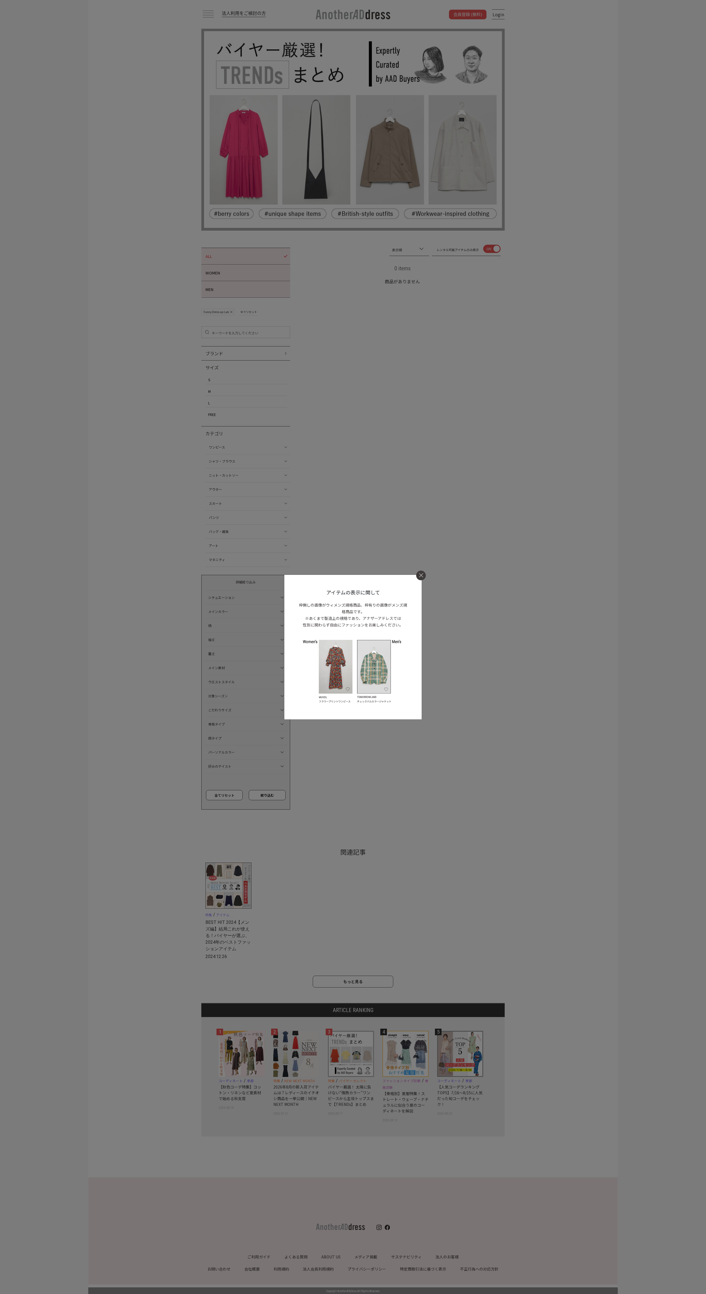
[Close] (421, 575)
